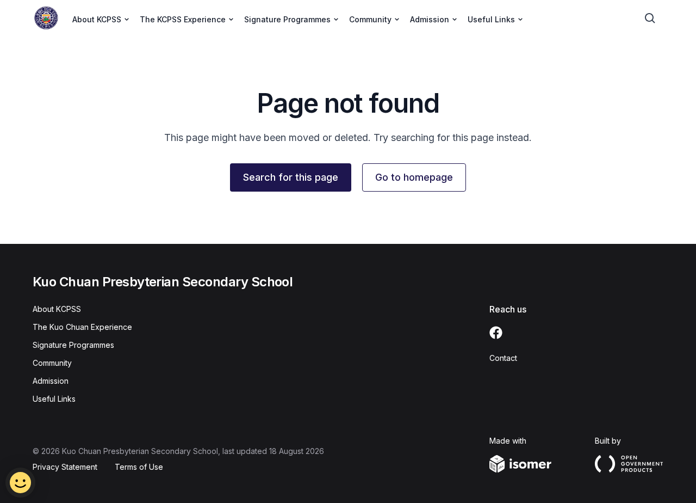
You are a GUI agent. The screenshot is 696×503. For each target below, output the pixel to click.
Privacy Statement (65, 466)
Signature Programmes (73, 344)
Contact (503, 358)
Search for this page (290, 177)
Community (52, 362)
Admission (51, 380)
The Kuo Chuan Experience (82, 327)
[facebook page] (495, 332)
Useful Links (54, 398)
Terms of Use (139, 466)
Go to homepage (414, 177)
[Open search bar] (650, 18)
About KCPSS (57, 309)
